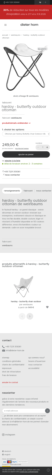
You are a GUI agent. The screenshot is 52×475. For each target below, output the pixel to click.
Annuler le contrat (10, 382)
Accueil (5, 35)
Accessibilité (33, 368)
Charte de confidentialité (13, 365)
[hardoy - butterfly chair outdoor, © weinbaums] (26, 297)
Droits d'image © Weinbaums (26, 96)
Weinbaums (15, 35)
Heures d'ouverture (36, 361)
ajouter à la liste (12, 161)
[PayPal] (14, 461)
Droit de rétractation (11, 372)
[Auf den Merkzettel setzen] (47, 307)
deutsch (7, 451)
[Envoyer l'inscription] (47, 410)
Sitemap (5, 358)
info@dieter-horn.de (15, 350)
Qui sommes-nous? (36, 358)
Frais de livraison (9, 375)
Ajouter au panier (26, 154)
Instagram (10, 435)
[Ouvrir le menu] (5, 24)
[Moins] (38, 147)
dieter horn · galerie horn (29, 24)
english (7, 455)
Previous (22, 316)
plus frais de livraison (22, 148)
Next (30, 316)
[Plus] (47, 147)
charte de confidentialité (29, 472)
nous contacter (12, 175)
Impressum (6, 368)
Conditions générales (11, 361)
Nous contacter (35, 365)
